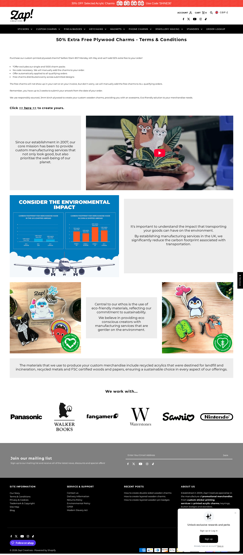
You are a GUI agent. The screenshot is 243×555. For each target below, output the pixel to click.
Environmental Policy (78, 503)
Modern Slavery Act (77, 510)
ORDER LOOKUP (215, 29)
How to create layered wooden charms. (145, 496)
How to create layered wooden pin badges (146, 500)
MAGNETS (116, 29)
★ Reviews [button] (240, 280)
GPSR (70, 506)
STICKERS (23, 29)
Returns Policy (74, 500)
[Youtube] (194, 19)
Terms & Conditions (20, 496)
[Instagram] (200, 19)
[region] (121, 3)
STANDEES (193, 29)
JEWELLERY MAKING (167, 29)
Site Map (14, 506)
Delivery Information (78, 496)
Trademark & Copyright (22, 503)
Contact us (72, 493)
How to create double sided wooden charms (147, 493)
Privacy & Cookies (19, 500)
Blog (12, 510)
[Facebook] (183, 19)
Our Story (15, 493)
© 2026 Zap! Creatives (21, 550)
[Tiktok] (205, 19)
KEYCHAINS (96, 29)
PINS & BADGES (73, 29)
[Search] (211, 12)
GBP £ (224, 12)
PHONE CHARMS (138, 29)
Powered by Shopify (45, 550)
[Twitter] (188, 19)
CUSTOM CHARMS (46, 29)
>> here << (28, 108)
